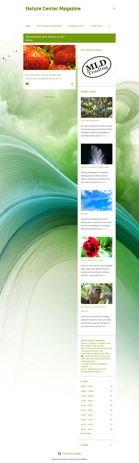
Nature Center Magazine (53, 8)
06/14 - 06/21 (87, 429)
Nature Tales (96, 26)
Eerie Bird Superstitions (90, 120)
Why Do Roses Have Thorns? (92, 260)
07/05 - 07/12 (87, 415)
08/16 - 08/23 (87, 386)
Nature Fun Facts (75, 26)
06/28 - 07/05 (87, 419)
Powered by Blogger (71, 453)
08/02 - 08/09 (87, 396)
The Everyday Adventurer (49, 26)
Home (28, 26)
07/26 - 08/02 (87, 400)
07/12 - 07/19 (86, 410)
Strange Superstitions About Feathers (95, 167)
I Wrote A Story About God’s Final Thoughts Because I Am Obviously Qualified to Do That (96, 351)
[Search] (114, 8)
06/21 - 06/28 (87, 424)
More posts (49, 97)
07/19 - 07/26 (87, 405)
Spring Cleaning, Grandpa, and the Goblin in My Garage (95, 344)
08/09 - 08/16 (87, 391)
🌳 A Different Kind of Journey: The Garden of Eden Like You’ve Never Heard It (96, 359)
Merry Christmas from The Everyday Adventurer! (93, 370)
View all (29, 40)
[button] (71, 84)
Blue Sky (84, 213)
